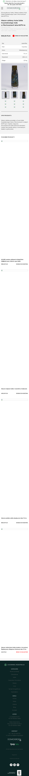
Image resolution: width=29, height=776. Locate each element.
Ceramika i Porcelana (14, 680)
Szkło (12, 12)
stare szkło (4, 30)
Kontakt (14, 710)
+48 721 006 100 (15, 733)
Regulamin (14, 754)
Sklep (14, 701)
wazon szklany (12, 30)
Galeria (15, 704)
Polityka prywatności (14, 758)
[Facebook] (11, 765)
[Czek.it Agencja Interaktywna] (14, 773)
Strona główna (5, 12)
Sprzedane (14, 692)
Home (14, 698)
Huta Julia (24, 29)
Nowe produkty (14, 671)
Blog (14, 707)
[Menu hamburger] (2, 8)
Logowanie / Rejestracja (16, 664)
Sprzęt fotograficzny (14, 689)
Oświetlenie (14, 674)
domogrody (17, 29)
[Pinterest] (18, 765)
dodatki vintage (8, 29)
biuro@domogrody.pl (16, 735)
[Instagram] (14, 765)
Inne (14, 686)
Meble (14, 683)
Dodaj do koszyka (22, 264)
